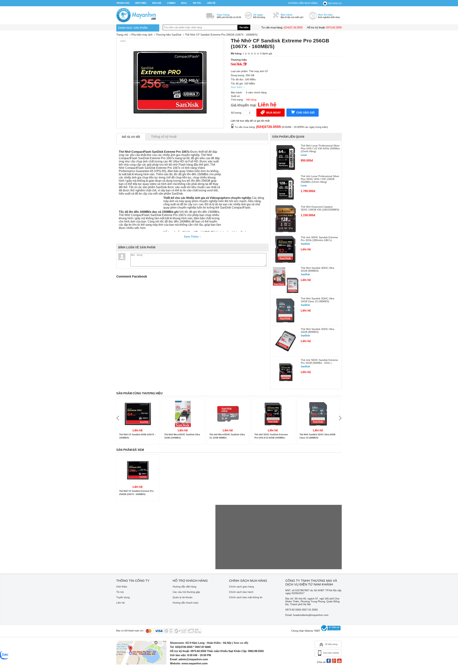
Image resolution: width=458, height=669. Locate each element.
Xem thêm (237, 87)
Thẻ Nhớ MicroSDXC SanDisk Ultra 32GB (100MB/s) (182, 436)
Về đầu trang (331, 644)
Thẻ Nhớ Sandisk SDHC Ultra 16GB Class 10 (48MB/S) (317, 300)
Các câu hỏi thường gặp (186, 591)
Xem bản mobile (331, 653)
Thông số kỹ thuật (164, 136)
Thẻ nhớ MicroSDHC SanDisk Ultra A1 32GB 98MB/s (227, 436)
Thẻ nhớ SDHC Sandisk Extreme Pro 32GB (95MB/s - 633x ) (319, 361)
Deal (184, 3)
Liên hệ (211, 3)
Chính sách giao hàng (241, 586)
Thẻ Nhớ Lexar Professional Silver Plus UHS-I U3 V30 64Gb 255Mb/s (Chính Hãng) (320, 148)
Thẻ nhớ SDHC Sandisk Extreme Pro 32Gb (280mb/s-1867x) (319, 239)
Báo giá (156, 3)
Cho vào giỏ (305, 112)
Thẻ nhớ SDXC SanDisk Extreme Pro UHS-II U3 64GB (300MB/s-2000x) (271, 436)
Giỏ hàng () (335, 3)
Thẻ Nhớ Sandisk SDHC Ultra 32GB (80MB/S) (317, 269)
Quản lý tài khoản (183, 597)
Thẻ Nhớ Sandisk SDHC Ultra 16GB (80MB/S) (317, 330)
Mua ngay (273, 112)
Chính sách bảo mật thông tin (245, 597)
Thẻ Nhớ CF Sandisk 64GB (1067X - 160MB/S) (137, 436)
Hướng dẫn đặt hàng (184, 586)
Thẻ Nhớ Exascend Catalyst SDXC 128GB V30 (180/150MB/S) (320, 208)
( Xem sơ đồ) (240, 642)
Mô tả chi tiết (131, 137)
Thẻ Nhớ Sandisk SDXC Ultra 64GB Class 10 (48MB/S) (317, 436)
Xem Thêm (191, 236)
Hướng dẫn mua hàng (303, 3)
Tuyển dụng (123, 597)
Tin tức (197, 3)
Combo (171, 3)
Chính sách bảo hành (241, 591)
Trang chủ (122, 3)
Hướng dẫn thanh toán (185, 602)
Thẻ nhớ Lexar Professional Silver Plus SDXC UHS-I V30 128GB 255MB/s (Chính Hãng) (320, 179)
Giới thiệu (141, 3)
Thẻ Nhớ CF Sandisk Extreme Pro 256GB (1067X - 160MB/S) (136, 493)
